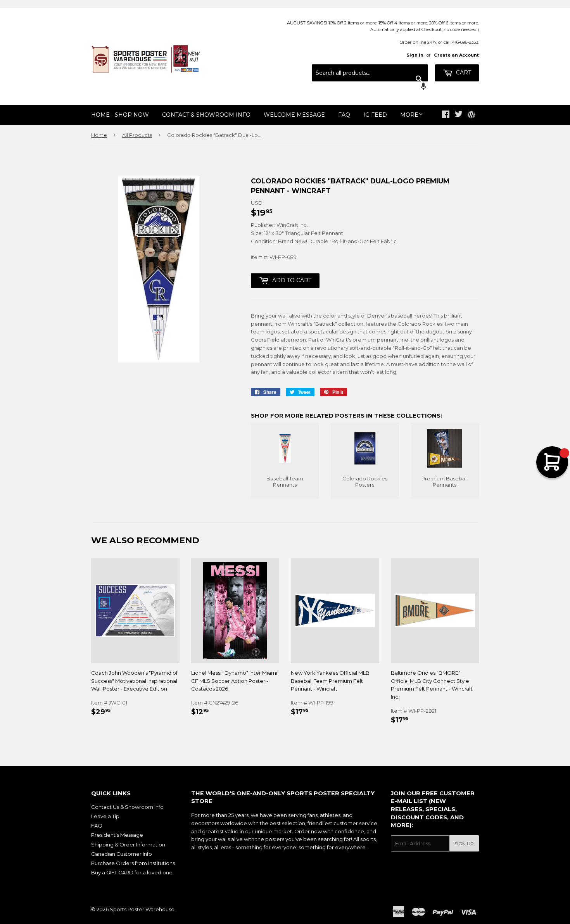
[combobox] (370, 72)
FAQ (344, 114)
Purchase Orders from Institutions (133, 863)
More (409, 114)
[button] (370, 87)
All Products (137, 135)
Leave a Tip (105, 816)
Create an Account (456, 55)
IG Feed (375, 114)
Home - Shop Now (120, 114)
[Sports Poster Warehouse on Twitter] (459, 115)
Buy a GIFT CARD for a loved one (132, 872)
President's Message (117, 835)
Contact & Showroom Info (206, 114)
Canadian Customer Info (121, 854)
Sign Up (464, 843)
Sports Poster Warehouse (142, 909)
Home (99, 135)
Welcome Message (294, 114)
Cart (462, 72)
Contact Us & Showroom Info (127, 807)
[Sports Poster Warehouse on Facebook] (446, 115)
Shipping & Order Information (128, 844)
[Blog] (471, 115)
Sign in (414, 55)
